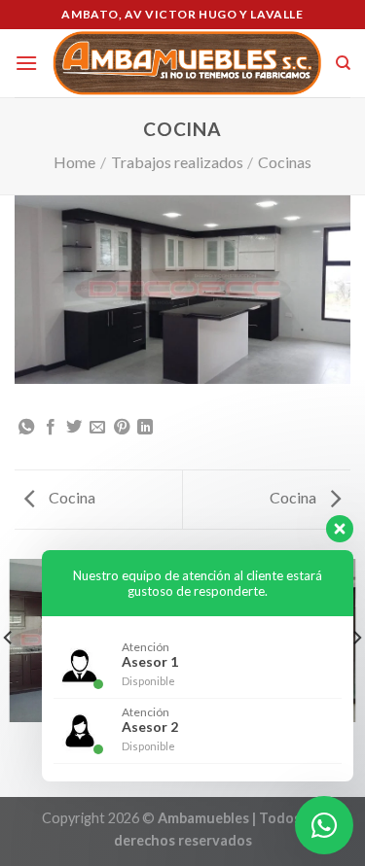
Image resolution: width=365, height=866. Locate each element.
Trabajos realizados (177, 162)
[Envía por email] (97, 427)
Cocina (70, 497)
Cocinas (284, 162)
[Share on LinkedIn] (145, 427)
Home (74, 162)
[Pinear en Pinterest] (121, 427)
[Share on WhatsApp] (26, 427)
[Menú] (26, 63)
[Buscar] (343, 63)
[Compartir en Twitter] (74, 427)
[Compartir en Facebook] (50, 427)
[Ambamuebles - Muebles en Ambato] (186, 62)
